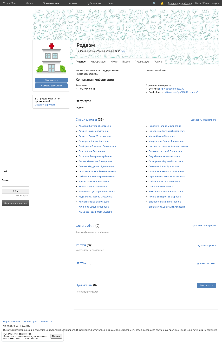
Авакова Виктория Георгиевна (95, 126)
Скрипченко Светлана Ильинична (167, 176)
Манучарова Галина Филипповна (166, 141)
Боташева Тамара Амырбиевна (95, 156)
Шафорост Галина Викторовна (165, 201)
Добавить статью (206, 263)
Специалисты (86, 119)
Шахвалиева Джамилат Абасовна (167, 206)
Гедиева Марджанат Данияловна (96, 166)
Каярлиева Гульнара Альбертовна (97, 191)
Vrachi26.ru (9, 3)
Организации (51, 3)
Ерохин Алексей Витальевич (94, 181)
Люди (29, 3)
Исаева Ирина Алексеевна (93, 186)
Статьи (81, 263)
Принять (56, 336)
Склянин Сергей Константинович (166, 171)
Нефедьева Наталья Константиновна (169, 146)
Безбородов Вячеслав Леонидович (97, 146)
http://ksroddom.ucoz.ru (171, 88)
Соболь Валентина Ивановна (164, 181)
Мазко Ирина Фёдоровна (162, 136)
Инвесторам (30, 321)
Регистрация (211, 3)
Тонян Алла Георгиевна (161, 186)
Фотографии (85, 226)
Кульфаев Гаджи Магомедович (95, 211)
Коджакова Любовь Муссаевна (95, 196)
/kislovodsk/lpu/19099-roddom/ (181, 92)
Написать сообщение (51, 85)
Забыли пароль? (22, 196)
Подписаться (51, 80)
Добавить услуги (207, 245)
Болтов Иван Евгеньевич (92, 151)
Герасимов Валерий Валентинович (97, 171)
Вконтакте (46, 321)
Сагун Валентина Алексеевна (164, 156)
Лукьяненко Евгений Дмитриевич (167, 131)
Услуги (73, 3)
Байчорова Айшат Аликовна (94, 141)
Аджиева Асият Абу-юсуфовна (95, 136)
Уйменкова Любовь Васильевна (166, 191)
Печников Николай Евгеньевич (165, 151)
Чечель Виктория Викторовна (165, 196)
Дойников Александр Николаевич (97, 176)
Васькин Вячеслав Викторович (95, 161)
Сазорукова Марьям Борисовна (166, 161)
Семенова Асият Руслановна (164, 166)
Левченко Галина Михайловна (165, 126)
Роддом (80, 107)
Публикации (93, 3)
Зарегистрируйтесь (45, 104)
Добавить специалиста (203, 120)
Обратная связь (11, 321)
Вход (198, 3)
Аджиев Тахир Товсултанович (94, 131)
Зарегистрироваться (15, 203)
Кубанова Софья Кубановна (94, 206)
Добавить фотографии (204, 225)
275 (123, 51)
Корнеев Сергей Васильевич (94, 201)
